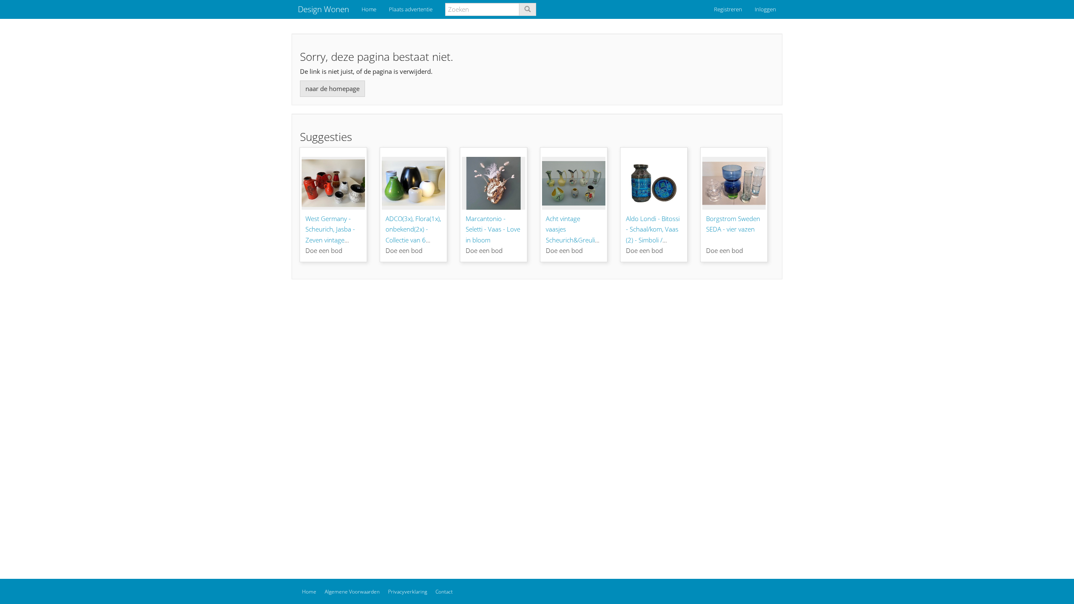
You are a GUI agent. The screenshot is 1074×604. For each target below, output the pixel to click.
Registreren (728, 9)
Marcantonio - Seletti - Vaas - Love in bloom (493, 229)
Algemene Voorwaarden (352, 591)
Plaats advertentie (411, 9)
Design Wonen (323, 9)
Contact (444, 591)
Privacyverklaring (407, 591)
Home (369, 9)
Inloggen (765, 9)
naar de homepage (332, 88)
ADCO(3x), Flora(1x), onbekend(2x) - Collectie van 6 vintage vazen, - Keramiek (413, 240)
